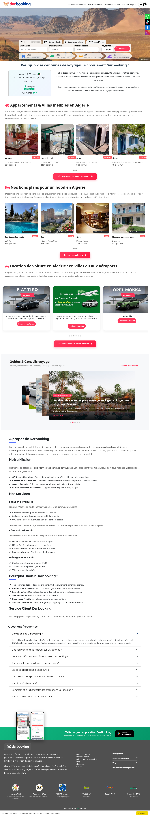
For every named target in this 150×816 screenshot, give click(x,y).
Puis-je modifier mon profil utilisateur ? (32, 696)
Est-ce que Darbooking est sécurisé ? (31, 669)
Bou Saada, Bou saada (14, 237)
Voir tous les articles (129, 366)
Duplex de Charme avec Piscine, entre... (128, 162)
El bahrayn (116, 241)
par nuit (10, 165)
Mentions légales (82, 757)
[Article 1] (70, 422)
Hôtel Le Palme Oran (49, 241)
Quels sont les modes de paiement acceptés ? (35, 663)
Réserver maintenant (77, 321)
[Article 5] (79, 422)
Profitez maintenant (26, 326)
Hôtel (35, 236)
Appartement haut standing (87, 162)
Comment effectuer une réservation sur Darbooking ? (40, 656)
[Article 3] (75, 422)
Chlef (78, 237)
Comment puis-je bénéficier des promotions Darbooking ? (42, 689)
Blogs (78, 762)
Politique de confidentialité (86, 759)
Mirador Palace (82, 241)
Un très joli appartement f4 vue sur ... (19, 162)
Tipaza (115, 158)
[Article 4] (77, 422)
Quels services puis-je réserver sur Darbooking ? (37, 649)
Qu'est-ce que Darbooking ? (27, 633)
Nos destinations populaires (123, 768)
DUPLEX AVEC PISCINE (50, 162)
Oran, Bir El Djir (47, 158)
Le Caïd (8, 241)
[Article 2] (72, 422)
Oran (78, 158)
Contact (79, 767)
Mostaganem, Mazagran (123, 237)
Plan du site (80, 764)
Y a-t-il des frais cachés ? (24, 683)
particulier (36, 157)
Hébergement (117, 754)
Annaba (8, 158)
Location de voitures (120, 758)
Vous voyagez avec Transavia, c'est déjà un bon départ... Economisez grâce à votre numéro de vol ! (26, 318)
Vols (114, 763)
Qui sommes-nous (83, 754)
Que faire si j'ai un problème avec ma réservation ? (38, 676)
